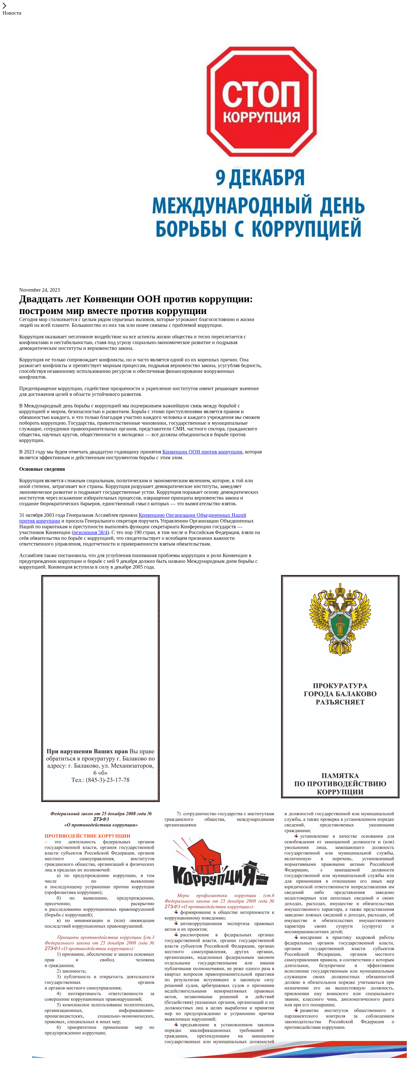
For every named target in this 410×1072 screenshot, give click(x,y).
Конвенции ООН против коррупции (202, 451)
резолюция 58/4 (90, 532)
